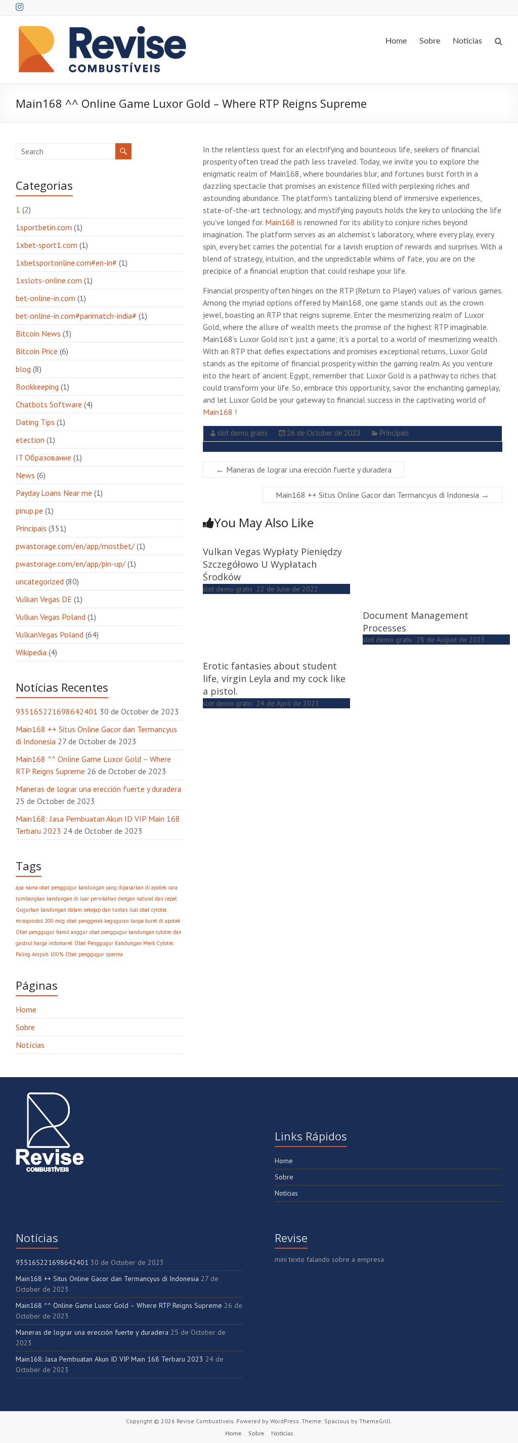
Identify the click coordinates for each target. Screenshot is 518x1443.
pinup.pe (29, 510)
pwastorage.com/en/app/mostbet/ (75, 546)
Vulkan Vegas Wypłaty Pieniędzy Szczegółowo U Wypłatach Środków (272, 564)
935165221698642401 (57, 711)
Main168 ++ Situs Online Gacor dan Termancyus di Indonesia (382, 495)
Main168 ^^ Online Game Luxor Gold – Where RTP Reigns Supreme (119, 1305)
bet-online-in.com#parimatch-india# (76, 316)
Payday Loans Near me (54, 493)
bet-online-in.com (45, 298)
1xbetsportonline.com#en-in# (66, 263)
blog (23, 369)
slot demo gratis (243, 433)
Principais (394, 433)
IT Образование (43, 457)
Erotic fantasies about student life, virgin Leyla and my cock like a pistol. (274, 678)
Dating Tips (35, 422)
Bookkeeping (37, 386)
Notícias (467, 41)
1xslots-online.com (49, 280)
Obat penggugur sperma (94, 954)
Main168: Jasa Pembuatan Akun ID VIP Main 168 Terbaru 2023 (109, 1359)
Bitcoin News (38, 333)
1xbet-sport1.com (46, 245)
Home (396, 41)
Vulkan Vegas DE (44, 599)
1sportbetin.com (44, 227)
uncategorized (40, 581)
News (25, 475)
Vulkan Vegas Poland (50, 617)
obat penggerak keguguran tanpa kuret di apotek (123, 920)
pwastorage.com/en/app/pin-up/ (70, 564)
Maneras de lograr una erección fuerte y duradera (304, 469)
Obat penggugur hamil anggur (52, 932)
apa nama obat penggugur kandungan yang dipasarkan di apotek (91, 887)
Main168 (280, 222)
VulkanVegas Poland (49, 634)
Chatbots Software (49, 404)
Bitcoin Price (37, 351)
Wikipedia (31, 652)
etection (30, 440)
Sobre (429, 41)
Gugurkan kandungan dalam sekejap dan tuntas (71, 909)
